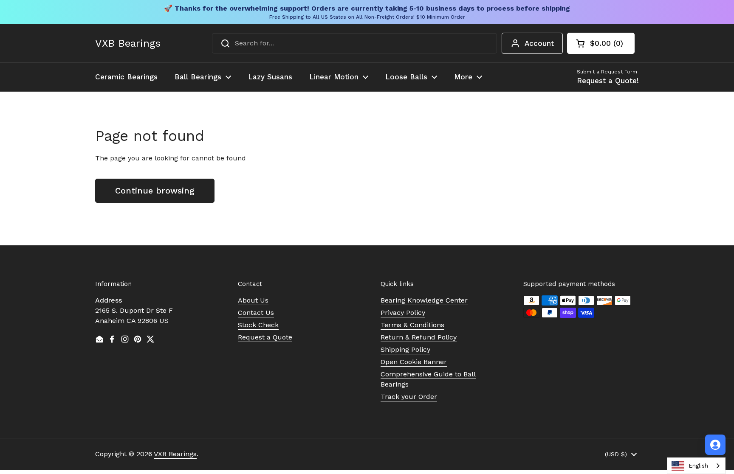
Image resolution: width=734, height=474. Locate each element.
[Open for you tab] (715, 445)
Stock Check (258, 325)
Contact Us (256, 313)
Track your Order (409, 397)
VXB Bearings (128, 43)
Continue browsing (155, 190)
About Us (253, 300)
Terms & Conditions (412, 325)
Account (539, 43)
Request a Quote (265, 337)
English (698, 466)
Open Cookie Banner (414, 362)
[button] (601, 43)
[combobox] (354, 43)
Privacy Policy (403, 313)
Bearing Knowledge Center (424, 300)
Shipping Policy (405, 349)
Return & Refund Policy (419, 337)
